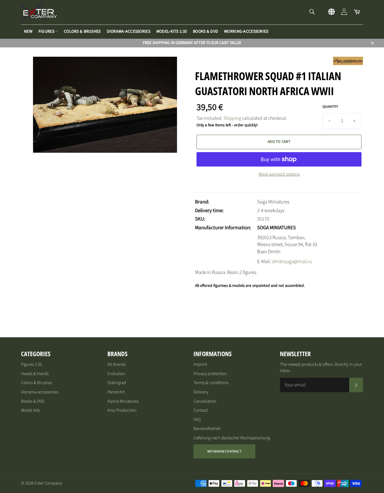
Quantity (330, 106)
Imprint (200, 364)
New (28, 32)
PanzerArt (116, 392)
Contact (201, 410)
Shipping (232, 118)
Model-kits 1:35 (171, 32)
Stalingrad (116, 383)
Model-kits (30, 410)
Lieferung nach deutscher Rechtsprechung (232, 438)
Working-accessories (246, 32)
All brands (116, 364)
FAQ (197, 419)
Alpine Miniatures (123, 401)
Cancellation (205, 401)
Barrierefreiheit (207, 428)
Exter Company (48, 483)
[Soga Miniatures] (348, 63)
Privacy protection (210, 374)
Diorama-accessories (128, 32)
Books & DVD (205, 32)
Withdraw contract (224, 451)
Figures (46, 32)
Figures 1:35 (31, 364)
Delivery (201, 392)
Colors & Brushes (82, 32)
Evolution (116, 374)
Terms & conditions (211, 383)
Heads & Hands (35, 374)
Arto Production (121, 410)
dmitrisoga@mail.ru (292, 261)
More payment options (279, 174)
